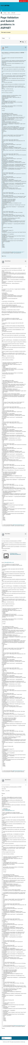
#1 (25, 52)
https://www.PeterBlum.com (15, 554)
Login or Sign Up (23, 1)
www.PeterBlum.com (6, 809)
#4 (25, 784)
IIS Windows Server (13, 553)
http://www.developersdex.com (17, 252)
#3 (25, 538)
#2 (25, 266)
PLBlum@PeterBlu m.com (9, 562)
